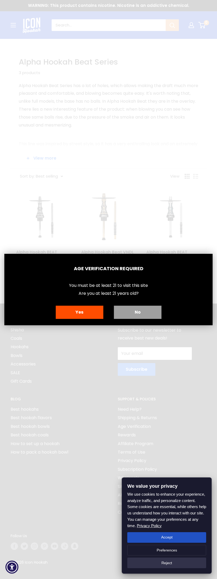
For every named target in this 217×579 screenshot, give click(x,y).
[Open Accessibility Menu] (12, 567)
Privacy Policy (149, 525)
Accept (167, 537)
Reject (166, 563)
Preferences (167, 550)
